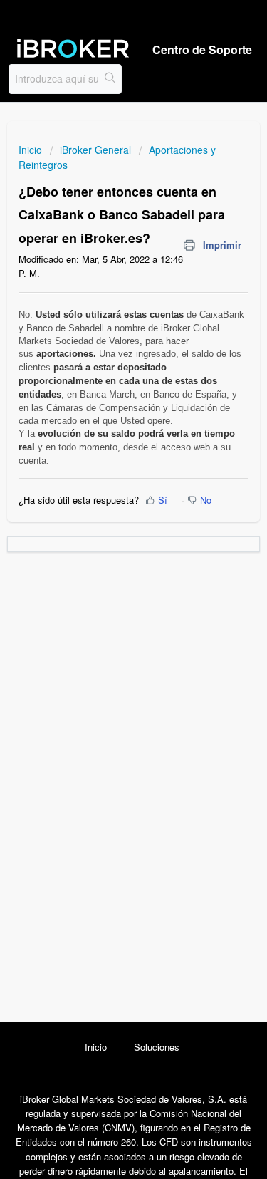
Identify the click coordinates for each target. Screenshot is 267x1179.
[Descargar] (107, 588)
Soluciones (156, 1047)
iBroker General (95, 149)
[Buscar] (110, 79)
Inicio (32, 149)
